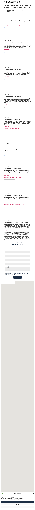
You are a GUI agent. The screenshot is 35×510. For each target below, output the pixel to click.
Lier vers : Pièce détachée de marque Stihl (11, 106)
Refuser (17, 504)
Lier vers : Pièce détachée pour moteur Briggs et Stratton (14, 204)
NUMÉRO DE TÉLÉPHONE (9, 258)
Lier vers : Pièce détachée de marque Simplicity (12, 25)
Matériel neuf (14, 1)
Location (18, 1)
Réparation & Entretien (8, 1)
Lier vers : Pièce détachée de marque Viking (11, 128)
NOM (6, 250)
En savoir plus (6, 49)
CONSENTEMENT (8, 272)
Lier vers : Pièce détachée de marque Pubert (11, 50)
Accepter (17, 501)
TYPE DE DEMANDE (8, 262)
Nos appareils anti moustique (9, 2)
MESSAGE (7, 266)
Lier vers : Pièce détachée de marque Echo (11, 153)
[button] (33, 493)
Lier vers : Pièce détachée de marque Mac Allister (12, 177)
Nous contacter (17, 2)
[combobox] (30, 2)
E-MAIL (6, 254)
